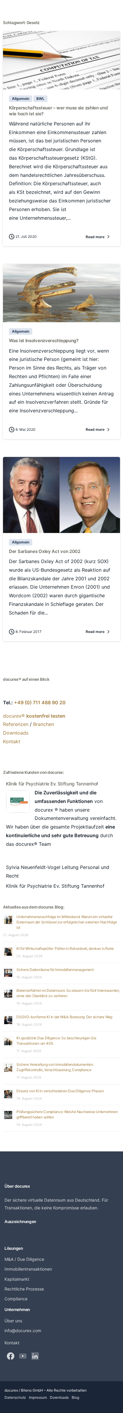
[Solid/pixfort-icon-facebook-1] (10, 1356)
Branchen (43, 724)
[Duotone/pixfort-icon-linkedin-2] (35, 1356)
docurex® (34, 716)
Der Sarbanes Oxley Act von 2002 (44, 551)
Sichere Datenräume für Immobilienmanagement (55, 969)
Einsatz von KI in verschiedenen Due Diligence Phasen (60, 1091)
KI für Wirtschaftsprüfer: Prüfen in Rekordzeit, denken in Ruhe (65, 948)
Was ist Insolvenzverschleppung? (44, 340)
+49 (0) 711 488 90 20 (40, 702)
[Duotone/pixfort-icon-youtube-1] (23, 1356)
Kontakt (11, 741)
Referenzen (15, 724)
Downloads (15, 733)
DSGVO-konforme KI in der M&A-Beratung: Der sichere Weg (64, 1017)
